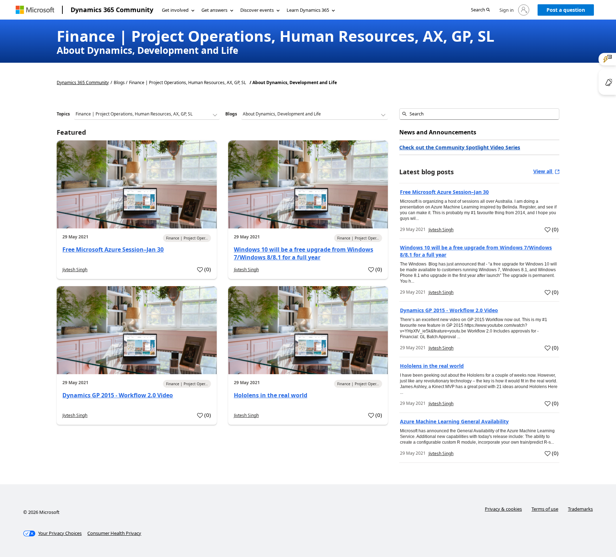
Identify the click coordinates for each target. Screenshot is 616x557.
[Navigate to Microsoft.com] (35, 10)
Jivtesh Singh (74, 270)
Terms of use (545, 509)
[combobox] (479, 114)
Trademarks (580, 509)
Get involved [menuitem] (175, 10)
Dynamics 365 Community (112, 9)
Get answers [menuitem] (214, 10)
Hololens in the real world (270, 395)
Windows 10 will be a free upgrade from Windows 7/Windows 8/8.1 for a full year (303, 253)
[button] (480, 10)
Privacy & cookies (503, 509)
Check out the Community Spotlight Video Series (459, 147)
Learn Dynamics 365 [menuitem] (308, 10)
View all (543, 171)
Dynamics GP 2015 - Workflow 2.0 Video (117, 395)
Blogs (231, 114)
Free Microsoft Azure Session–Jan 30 (113, 249)
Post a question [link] (565, 9)
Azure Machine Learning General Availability (454, 421)
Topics (63, 114)
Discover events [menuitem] (257, 10)
